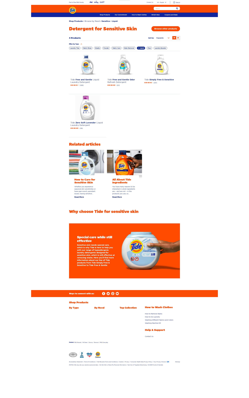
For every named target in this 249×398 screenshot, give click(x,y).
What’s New (155, 15)
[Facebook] (103, 305)
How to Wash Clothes (139, 15)
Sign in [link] (178, 2)
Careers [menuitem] (121, 373)
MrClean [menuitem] (85, 354)
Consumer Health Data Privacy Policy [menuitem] (141, 373)
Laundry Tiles (74, 48)
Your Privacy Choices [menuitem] (159, 373)
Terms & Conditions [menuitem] (89, 373)
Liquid (142, 48)
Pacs (149, 48)
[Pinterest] (112, 305)
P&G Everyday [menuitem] (104, 354)
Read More (79, 209)
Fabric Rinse (87, 48)
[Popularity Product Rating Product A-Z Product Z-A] (162, 38)
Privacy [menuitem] (127, 373)
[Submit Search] (177, 8)
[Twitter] (108, 305)
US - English (160, 2)
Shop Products (105, 15)
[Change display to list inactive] (178, 37)
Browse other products (165, 29)
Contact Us (150, 2)
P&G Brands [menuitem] (77, 354)
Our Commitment (121, 15)
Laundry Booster (160, 48)
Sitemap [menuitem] (177, 373)
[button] (81, 44)
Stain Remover (129, 48)
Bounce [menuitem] (96, 354)
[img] (88, 85)
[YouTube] (117, 305)
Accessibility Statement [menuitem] (76, 373)
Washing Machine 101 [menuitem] (153, 335)
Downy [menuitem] (91, 354)
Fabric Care (116, 48)
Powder (106, 48)
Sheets (97, 48)
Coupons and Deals (171, 15)
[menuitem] (104, 15)
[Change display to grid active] (174, 37)
